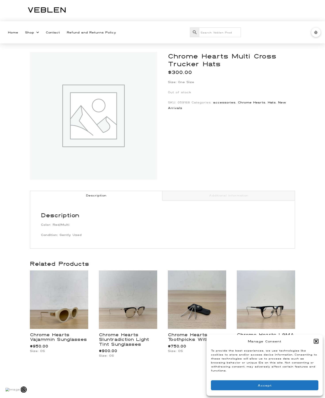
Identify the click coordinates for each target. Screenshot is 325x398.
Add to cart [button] (61, 320)
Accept (265, 385)
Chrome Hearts (251, 102)
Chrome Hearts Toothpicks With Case (196, 337)
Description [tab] (96, 195)
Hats (272, 102)
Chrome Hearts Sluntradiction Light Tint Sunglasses (124, 339)
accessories (224, 102)
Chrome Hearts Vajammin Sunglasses (58, 337)
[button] (316, 341)
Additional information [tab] (228, 195)
